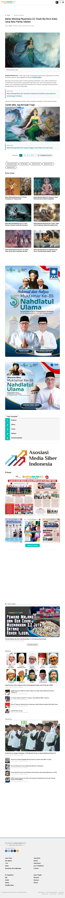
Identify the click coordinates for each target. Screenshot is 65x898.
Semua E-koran (32, 545)
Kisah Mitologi (11, 167)
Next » (32, 155)
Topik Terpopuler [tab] (12, 416)
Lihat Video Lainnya (32, 644)
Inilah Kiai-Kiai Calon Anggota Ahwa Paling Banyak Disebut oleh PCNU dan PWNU (29, 685)
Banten (36, 860)
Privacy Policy (45, 894)
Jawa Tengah (38, 875)
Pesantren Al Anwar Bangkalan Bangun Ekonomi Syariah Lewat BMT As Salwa (31, 759)
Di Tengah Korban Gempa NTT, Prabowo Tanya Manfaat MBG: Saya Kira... (30, 697)
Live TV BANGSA (39, 865)
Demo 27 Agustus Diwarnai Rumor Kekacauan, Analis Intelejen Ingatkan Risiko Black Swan (34, 704)
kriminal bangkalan (16, 437)
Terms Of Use (53, 894)
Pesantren (8, 719)
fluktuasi (13, 433)
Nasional (8, 651)
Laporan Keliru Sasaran (17, 710)
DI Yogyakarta (9, 875)
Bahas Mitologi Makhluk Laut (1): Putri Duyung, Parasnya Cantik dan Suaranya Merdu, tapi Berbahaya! (16, 225)
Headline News (9, 885)
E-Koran (8, 472)
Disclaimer (61, 892)
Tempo (13, 429)
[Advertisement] (17, 575)
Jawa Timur (8, 858)
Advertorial (37, 863)
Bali (6, 877)
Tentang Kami (41, 892)
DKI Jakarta (8, 860)
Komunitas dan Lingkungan (13, 868)
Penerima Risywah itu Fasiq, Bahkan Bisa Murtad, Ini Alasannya (27, 765)
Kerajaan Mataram (12, 164)
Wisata (36, 882)
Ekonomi (36, 880)
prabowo (14, 420)
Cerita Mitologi (36, 164)
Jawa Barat (37, 858)
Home (8, 15)
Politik (7, 880)
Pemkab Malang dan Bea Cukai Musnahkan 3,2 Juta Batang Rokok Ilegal (25, 639)
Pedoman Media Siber (51, 892)
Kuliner (7, 882)
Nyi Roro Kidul (36, 77)
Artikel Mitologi (48, 164)
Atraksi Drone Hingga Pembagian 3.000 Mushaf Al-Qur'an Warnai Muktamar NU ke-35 (30, 753)
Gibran (13, 424)
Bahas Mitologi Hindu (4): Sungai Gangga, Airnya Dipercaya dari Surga (30, 148)
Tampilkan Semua (46, 155)
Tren (6, 863)
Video (7, 865)
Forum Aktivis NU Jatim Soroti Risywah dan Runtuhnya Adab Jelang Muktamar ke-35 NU (34, 772)
